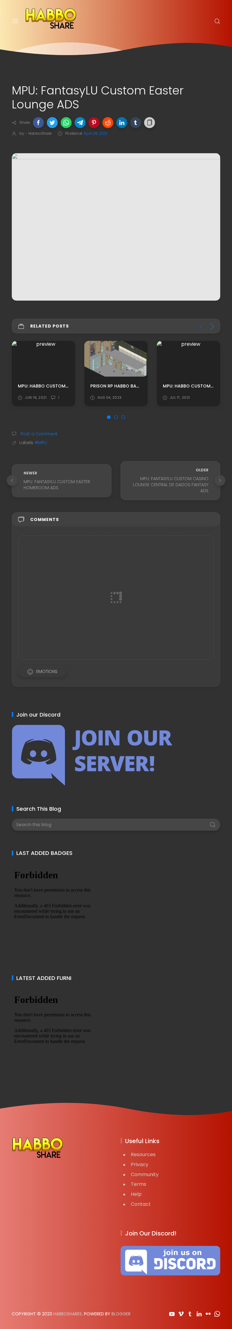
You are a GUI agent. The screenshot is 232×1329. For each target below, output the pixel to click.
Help (136, 1194)
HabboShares (67, 1314)
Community (145, 1174)
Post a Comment (38, 434)
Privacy (139, 1164)
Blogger (120, 1314)
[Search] (217, 21)
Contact (141, 1204)
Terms (138, 1184)
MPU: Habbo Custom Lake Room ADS (132, 386)
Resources (143, 1154)
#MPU (41, 443)
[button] (38, 122)
